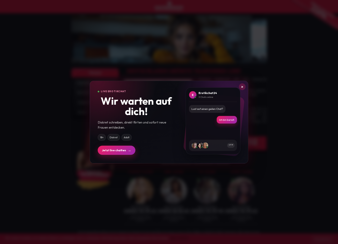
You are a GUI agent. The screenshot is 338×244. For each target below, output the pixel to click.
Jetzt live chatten (116, 150)
